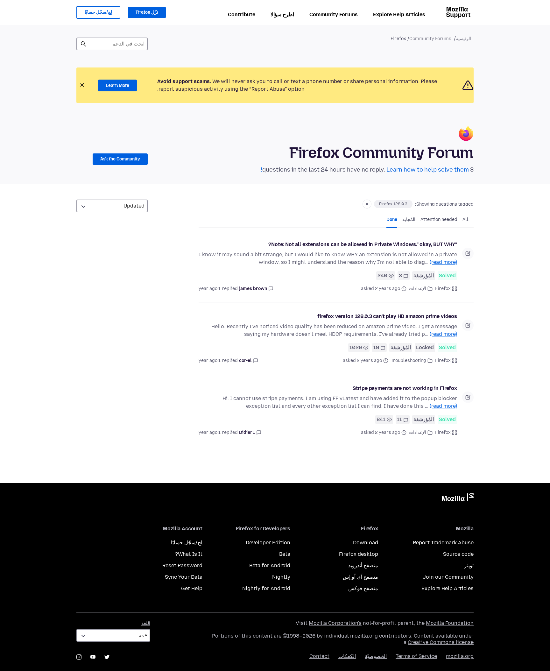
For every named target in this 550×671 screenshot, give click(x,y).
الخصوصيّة (376, 656)
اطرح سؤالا (282, 14)
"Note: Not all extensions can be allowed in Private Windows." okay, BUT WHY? (362, 244)
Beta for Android (269, 565)
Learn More (117, 85)
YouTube (92, 657)
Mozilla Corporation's (335, 623)
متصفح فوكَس (363, 588)
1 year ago (210, 288)
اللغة (145, 623)
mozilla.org (460, 656)
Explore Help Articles (399, 14)
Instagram (78, 657)
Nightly (281, 577)
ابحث (83, 44)
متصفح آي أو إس (360, 577)
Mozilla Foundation (450, 623)
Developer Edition (268, 543)
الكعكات (347, 656)
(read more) (443, 262)
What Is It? (188, 554)
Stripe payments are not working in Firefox (405, 388)
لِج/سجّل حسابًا (98, 12)
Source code (458, 554)
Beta (284, 554)
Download (365, 543)
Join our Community (448, 577)
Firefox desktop (358, 554)
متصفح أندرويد (363, 565)
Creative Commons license (441, 642)
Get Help (191, 588)
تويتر (469, 565)
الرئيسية (463, 38)
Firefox (443, 288)
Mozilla (458, 498)
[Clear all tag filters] (367, 204)
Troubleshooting (408, 360)
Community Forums (333, 14)
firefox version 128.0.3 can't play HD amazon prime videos (387, 316)
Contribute (241, 14)
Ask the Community (120, 159)
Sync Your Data (183, 577)
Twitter (106, 657)
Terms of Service (416, 656)
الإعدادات (417, 288)
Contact (319, 656)
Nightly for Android (266, 588)
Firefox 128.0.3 (393, 204)
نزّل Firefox (147, 12)
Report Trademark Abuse (443, 543)
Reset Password (182, 565)
